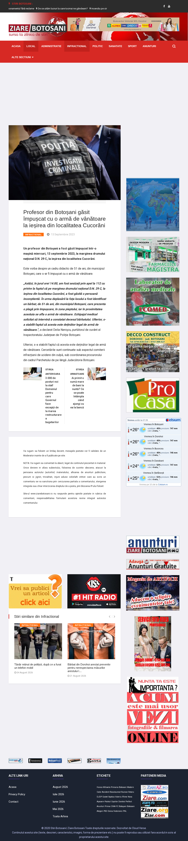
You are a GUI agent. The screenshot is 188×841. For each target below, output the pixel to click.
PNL (125, 811)
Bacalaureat (115, 792)
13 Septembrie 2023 (63, 234)
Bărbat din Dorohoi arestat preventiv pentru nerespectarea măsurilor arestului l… (89, 668)
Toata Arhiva (60, 816)
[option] (47, 8)
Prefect (129, 801)
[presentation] (109, 616)
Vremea (130, 420)
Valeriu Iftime (121, 797)
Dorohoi (121, 801)
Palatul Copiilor (111, 801)
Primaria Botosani (118, 787)
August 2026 (60, 787)
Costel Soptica (108, 797)
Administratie (51, 46)
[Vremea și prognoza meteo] (173, 420)
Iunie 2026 (59, 801)
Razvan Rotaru (127, 792)
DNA (113, 806)
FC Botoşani (121, 806)
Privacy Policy (17, 794)
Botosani (131, 806)
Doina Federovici (115, 811)
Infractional (77, 46)
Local (30, 46)
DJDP (99, 797)
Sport (132, 46)
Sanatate (115, 46)
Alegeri (100, 811)
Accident (105, 792)
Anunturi (149, 46)
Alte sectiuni (21, 57)
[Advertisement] (94, 91)
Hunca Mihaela (103, 787)
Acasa (16, 46)
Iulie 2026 (58, 794)
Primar (108, 806)
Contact (13, 801)
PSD (105, 811)
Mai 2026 (58, 809)
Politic (98, 46)
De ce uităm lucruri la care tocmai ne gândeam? (46, 8)
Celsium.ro (163, 484)
